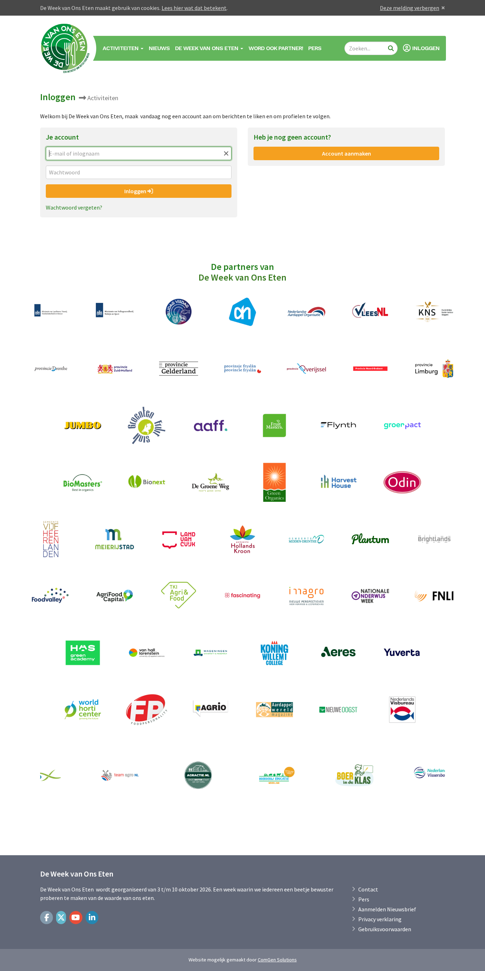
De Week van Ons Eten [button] (207, 48)
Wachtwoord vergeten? (74, 207)
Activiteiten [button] (121, 48)
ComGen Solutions (277, 959)
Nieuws (159, 48)
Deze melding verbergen (409, 7)
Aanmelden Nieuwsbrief (387, 909)
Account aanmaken (346, 153)
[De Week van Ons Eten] (65, 48)
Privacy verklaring (380, 919)
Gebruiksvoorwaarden (384, 929)
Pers (314, 48)
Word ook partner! (276, 48)
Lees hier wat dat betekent (194, 7)
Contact (368, 889)
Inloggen (135, 191)
